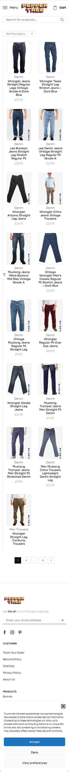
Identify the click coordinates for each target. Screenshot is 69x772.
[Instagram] (12, 632)
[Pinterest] (20, 632)
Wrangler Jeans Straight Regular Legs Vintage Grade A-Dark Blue (18, 88)
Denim (18, 77)
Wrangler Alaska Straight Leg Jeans (18, 406)
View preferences (34, 763)
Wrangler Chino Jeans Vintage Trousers (50, 215)
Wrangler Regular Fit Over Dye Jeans (50, 342)
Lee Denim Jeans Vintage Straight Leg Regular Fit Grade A (50, 153)
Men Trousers (18, 529)
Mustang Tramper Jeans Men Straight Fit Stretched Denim (19, 471)
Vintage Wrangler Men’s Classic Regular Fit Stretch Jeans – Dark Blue (50, 278)
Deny (34, 752)
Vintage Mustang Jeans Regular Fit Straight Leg (19, 344)
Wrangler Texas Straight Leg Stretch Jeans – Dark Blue (50, 86)
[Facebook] (5, 632)
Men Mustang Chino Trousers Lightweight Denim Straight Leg (50, 473)
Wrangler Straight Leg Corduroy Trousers (18, 539)
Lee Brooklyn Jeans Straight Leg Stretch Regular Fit (19, 153)
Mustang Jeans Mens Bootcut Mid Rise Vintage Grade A (18, 277)
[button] (63, 706)
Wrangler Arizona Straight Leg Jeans (18, 215)
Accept (34, 742)
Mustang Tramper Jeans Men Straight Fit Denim (50, 408)
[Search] (62, 20)
